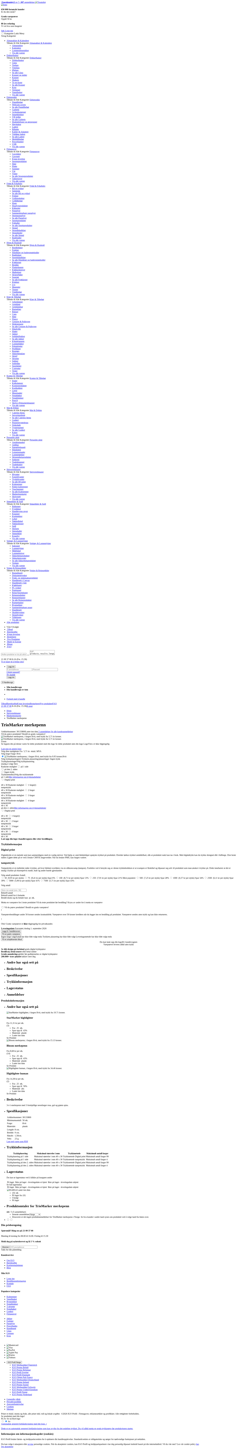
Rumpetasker (17, 602)
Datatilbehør (17, 102)
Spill (14, 526)
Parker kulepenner (20, 487)
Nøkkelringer (18, 524)
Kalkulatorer (17, 383)
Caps (14, 314)
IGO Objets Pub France (22, 1377)
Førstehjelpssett (18, 447)
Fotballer (16, 223)
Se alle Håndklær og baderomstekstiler (28, 260)
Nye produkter (46, 703)
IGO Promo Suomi (20, 1385)
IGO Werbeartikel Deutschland (25, 1380)
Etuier (14, 381)
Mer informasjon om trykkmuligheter (25, 777)
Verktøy (15, 563)
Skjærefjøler (17, 275)
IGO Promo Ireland (20, 1382)
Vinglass (15, 68)
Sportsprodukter (19, 220)
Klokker (15, 282)
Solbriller (16, 363)
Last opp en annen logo (11, 749)
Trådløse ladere (18, 134)
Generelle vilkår (13, 1399)
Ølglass (15, 70)
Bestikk (15, 265)
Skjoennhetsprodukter (21, 457)
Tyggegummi (18, 427)
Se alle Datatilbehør (20, 107)
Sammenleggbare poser (22, 607)
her (197, 1444)
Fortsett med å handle (16, 699)
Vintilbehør (17, 292)
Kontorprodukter (19, 386)
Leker (14, 519)
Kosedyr (15, 536)
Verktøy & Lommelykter (17, 541)
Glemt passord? (13, 672)
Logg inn (11, 667)
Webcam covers (19, 105)
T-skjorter (16, 368)
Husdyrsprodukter (20, 206)
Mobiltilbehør (18, 139)
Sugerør (15, 277)
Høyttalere (16, 124)
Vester (14, 371)
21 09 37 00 (6, 706)
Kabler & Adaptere (20, 132)
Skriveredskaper (14, 469)
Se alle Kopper (18, 85)
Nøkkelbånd (17, 521)
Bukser (15, 312)
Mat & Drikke (13, 408)
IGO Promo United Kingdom (25, 1389)
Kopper (15, 77)
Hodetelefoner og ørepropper (24, 122)
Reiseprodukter (18, 595)
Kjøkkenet (16, 262)
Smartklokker (18, 114)
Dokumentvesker (19, 575)
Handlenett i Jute (19, 583)
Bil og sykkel (18, 188)
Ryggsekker (17, 605)
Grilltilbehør (17, 201)
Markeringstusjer (19, 494)
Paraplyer (16, 211)
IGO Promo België (20, 1367)
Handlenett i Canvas (21, 580)
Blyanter (15, 474)
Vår (13, 171)
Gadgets (15, 109)
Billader (15, 129)
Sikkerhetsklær (18, 353)
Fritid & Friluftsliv (14, 183)
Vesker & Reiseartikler (16, 568)
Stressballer (17, 531)
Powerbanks (12, 1326)
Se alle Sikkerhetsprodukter (24, 560)
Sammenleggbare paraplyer (24, 213)
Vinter (14, 174)
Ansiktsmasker (18, 442)
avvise (30, 1444)
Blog (9, 1268)
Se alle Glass (17, 72)
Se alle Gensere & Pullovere (24, 326)
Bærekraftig (12, 632)
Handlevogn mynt (20, 511)
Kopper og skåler (19, 75)
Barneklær (16, 309)
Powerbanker (18, 141)
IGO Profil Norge (14, 1362)
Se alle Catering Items (21, 418)
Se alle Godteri (18, 430)
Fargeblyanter (18, 477)
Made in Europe (14, 642)
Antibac (15, 445)
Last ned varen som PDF (17, 1141)
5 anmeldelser (56, 731)
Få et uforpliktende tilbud (12, 939)
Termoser (16, 90)
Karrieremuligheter (15, 1265)
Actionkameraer (19, 112)
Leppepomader (18, 452)
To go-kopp (17, 82)
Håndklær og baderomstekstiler (25, 252)
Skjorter (15, 358)
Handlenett (17, 610)
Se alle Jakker (18, 339)
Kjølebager (17, 585)
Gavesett (16, 156)
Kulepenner (17, 484)
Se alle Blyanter (19, 482)
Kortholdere (17, 388)
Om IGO (10, 1260)
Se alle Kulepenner (20, 491)
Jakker (15, 334)
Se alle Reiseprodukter (22, 600)
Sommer (15, 169)
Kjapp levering (18, 159)
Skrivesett (16, 496)
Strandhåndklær (19, 230)
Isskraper (16, 546)
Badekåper (16, 255)
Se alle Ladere (18, 137)
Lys (13, 284)
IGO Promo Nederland (22, 1394)
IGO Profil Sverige (20, 1372)
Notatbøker (17, 395)
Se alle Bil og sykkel (21, 193)
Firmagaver (11, 149)
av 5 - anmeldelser (18, 2)
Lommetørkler (18, 455)
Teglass (15, 65)
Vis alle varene (18, 53)
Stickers (15, 528)
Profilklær (16, 349)
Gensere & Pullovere (21, 321)
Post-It (15, 400)
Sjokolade (16, 425)
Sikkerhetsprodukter (20, 556)
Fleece (15, 319)
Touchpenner (17, 489)
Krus (14, 87)
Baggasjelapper (18, 597)
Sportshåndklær (19, 257)
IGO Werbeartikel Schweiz (24, 1387)
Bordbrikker (17, 247)
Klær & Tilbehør (14, 297)
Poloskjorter (17, 346)
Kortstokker (17, 516)
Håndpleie (16, 450)
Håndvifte (16, 329)
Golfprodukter (18, 198)
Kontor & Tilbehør (15, 376)
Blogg (9, 644)
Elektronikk (12, 97)
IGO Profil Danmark (21, 1375)
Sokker (15, 361)
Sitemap (10, 1409)
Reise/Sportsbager (20, 593)
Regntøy (15, 351)
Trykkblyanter (18, 479)
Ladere (15, 127)
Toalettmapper (18, 462)
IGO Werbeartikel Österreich (24, 1365)
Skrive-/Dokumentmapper (23, 403)
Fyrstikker (16, 509)
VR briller (16, 117)
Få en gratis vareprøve (11, 934)
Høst (14, 164)
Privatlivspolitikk (14, 1402)
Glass (14, 63)
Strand (15, 228)
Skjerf (14, 356)
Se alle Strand (18, 235)
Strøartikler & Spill (15, 501)
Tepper (15, 289)
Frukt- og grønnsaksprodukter (25, 578)
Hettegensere (17, 324)
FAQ (9, 646)
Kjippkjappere (18, 341)
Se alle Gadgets (19, 119)
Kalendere (16, 48)
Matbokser (16, 272)
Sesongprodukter (19, 161)
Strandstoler (17, 233)
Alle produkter (13, 622)
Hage (14, 203)
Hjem (9, 711)
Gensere (10, 1333)
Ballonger (16, 506)
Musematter (17, 393)
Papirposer (16, 590)
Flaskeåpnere (17, 267)
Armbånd (16, 304)
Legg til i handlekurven (11, 931)
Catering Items (18, 413)
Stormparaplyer (18, 215)
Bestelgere (11, 637)
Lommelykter (18, 548)
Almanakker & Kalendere (18, 40)
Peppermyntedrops (20, 422)
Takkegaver (17, 178)
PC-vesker (16, 588)
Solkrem (15, 459)
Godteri (15, 420)
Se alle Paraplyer (19, 218)
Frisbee (15, 196)
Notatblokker (17, 398)
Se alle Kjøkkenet (19, 280)
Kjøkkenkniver (18, 270)
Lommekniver (18, 553)
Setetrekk (16, 191)
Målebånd (16, 551)
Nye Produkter (13, 639)
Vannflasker (17, 92)
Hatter (14, 331)
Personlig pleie (13, 437)
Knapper (16, 514)
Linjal (14, 390)
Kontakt (10, 1283)
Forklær (15, 250)
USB (14, 144)
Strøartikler (17, 533)
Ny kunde (11, 674)
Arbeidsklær (17, 302)
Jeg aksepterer (7, 1446)
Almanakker (17, 45)
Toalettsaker (17, 464)
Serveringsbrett (18, 415)
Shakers (15, 80)
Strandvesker (17, 615)
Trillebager (16, 617)
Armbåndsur (17, 307)
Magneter (16, 287)
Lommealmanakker (20, 50)
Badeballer (16, 238)
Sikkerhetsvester (19, 558)
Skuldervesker (18, 612)
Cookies (10, 1406)
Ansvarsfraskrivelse (15, 1404)
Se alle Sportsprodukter (22, 225)
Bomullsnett (17, 573)
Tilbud (10, 629)
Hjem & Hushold (14, 243)
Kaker (14, 432)
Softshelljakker (18, 336)
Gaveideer (16, 154)
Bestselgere (35, 703)
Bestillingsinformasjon (16, 1281)
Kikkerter (16, 208)
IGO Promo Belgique (21, 1370)
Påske (14, 166)
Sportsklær (16, 366)
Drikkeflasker (12, 55)
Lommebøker (18, 344)
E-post (30, 706)
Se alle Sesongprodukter (22, 176)
